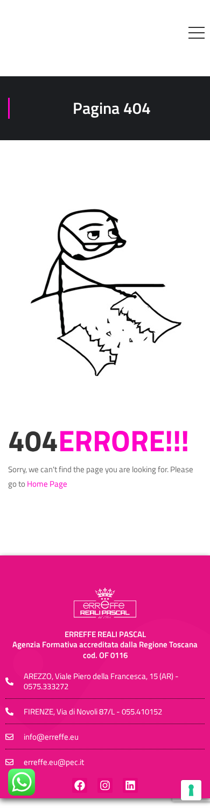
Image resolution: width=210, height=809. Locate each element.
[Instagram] (105, 785)
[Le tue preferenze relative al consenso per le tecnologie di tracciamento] (191, 790)
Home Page (47, 484)
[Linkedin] (130, 785)
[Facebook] (79, 785)
